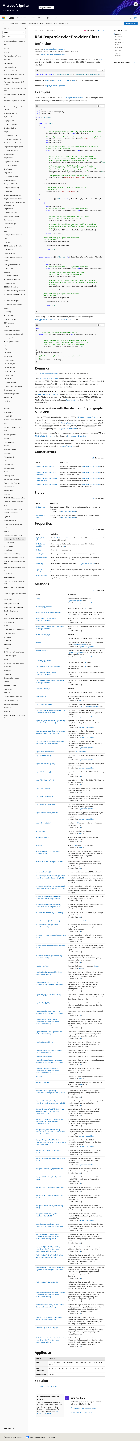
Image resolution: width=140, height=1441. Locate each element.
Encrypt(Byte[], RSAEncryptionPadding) (49, 666)
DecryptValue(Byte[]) (43, 635)
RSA (100, 59)
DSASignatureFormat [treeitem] (11, 261)
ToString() (39, 1076)
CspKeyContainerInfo (61, 538)
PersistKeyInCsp (41, 558)
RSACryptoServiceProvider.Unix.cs (52, 54)
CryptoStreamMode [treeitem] (10, 212)
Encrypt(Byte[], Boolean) (44, 661)
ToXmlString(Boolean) (43, 1082)
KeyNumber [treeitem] (8, 397)
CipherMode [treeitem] (8, 117)
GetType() (39, 845)
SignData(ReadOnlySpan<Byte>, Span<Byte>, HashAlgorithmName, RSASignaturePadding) (47, 1021)
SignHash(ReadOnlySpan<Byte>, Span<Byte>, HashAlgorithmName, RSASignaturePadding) (47, 1070)
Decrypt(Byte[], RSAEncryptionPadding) (49, 612)
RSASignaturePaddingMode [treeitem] (13, 607)
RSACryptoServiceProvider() (45, 466)
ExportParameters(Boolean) (45, 752)
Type (75, 845)
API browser (51, 30)
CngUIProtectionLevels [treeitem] (12, 176)
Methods (118, 50)
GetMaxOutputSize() (42, 837)
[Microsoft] (3, 18)
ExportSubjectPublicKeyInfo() (45, 804)
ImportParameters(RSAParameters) (48, 921)
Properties (118, 47)
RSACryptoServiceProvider (74, 98)
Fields (117, 45)
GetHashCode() (41, 831)
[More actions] (103, 30)
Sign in (135, 18)
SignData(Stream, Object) (44, 1042)
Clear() (38, 599)
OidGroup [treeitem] (7, 472)
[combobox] (14, 32)
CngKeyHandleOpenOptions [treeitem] (13, 147)
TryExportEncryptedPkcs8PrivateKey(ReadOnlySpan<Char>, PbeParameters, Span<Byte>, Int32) (50, 1121)
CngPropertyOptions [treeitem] (11, 165)
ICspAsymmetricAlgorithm (55, 86)
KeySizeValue (40, 507)
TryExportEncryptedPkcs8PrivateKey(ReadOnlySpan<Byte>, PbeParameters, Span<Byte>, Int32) (50, 1111)
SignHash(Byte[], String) (44, 1056)
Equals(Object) (41, 696)
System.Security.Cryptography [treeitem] (14, 41)
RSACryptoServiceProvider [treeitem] (15, 539)
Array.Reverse (66, 446)
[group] (70, 74)
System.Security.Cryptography (54, 49)
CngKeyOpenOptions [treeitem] (11, 150)
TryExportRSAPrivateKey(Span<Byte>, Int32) (50, 1169)
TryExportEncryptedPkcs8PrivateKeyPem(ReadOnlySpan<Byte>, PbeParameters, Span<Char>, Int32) (50, 1132)
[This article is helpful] (132, 62)
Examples (118, 37)
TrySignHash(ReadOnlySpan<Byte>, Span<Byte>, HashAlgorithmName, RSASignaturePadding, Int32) (48, 1249)
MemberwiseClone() (42, 966)
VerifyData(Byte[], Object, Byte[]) (47, 1282)
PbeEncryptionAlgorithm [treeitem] (12, 483)
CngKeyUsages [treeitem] (9, 154)
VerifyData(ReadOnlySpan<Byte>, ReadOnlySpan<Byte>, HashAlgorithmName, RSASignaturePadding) (50, 1294)
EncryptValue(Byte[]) (43, 689)
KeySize (38, 550)
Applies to (118, 53)
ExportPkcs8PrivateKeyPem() (45, 764)
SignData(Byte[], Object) (44, 1003)
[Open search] (130, 18)
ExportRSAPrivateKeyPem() (45, 780)
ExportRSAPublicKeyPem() (44, 796)
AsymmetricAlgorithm (60, 80)
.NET (43, 30)
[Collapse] (25, 28)
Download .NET (131, 23)
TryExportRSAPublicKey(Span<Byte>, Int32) (50, 1187)
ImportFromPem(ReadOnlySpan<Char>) (49, 913)
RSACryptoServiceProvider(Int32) (47, 484)
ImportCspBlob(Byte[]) (43, 872)
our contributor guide (47, 1412)
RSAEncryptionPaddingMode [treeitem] (14, 557)
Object (47, 80)
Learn (37, 30)
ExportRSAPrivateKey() (43, 772)
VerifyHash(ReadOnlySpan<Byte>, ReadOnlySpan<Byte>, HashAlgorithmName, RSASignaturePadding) (51, 1340)
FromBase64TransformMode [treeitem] (13, 334)
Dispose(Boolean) (41, 650)
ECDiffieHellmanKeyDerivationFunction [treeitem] (14, 295)
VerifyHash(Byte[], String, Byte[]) (47, 1327)
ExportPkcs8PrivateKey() (44, 755)
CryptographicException (76, 436)
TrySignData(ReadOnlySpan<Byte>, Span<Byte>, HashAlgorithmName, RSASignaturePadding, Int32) (48, 1236)
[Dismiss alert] (136, 4)
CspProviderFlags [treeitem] (10, 224)
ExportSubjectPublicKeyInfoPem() (47, 813)
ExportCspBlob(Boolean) (44, 704)
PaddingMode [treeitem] (9, 476)
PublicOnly (39, 564)
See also (118, 56)
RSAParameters (67, 319)
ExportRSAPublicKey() (43, 788)
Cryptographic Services (48, 1386)
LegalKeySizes (40, 554)
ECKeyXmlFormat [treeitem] (10, 319)
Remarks (118, 40)
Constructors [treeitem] (10, 543)
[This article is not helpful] (135, 62)
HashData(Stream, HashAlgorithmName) (49, 862)
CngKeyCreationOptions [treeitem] (12, 139)
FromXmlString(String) (43, 823)
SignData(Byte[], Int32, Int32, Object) (48, 995)
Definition (118, 34)
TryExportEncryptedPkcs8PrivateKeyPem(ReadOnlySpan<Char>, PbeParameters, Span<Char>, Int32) (51, 1142)
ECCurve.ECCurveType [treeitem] (11, 276)
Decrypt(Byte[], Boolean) (44, 607)
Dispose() (39, 642)
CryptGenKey (71, 400)
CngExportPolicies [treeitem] (10, 128)
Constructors (119, 42)
